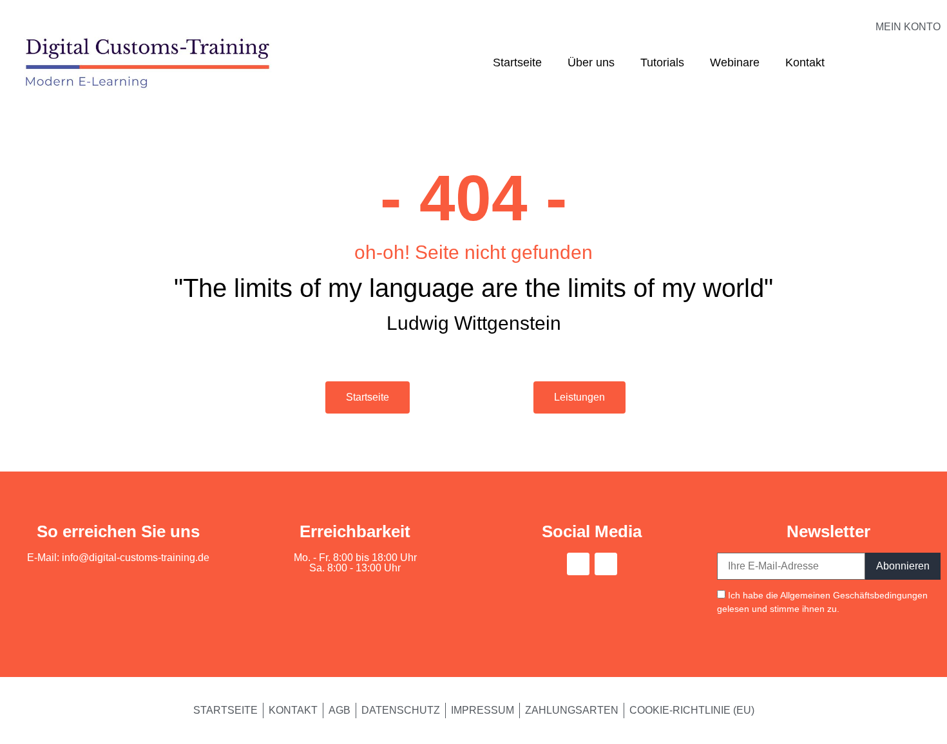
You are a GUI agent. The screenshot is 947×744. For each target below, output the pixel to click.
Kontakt (805, 62)
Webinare (735, 62)
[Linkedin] (606, 564)
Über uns (591, 62)
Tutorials (662, 62)
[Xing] (578, 564)
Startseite (517, 62)
